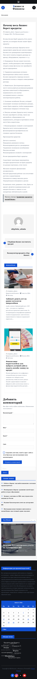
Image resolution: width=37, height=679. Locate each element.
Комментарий (8, 413)
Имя (5, 427)
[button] (31, 520)
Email (5, 436)
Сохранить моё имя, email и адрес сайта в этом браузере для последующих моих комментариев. (18, 455)
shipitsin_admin (9, 32)
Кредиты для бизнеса (21, 32)
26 (13, 622)
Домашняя (4, 15)
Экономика (7, 542)
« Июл (4, 629)
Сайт (4, 444)
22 (28, 619)
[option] (18, 540)
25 (8, 622)
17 (3, 619)
